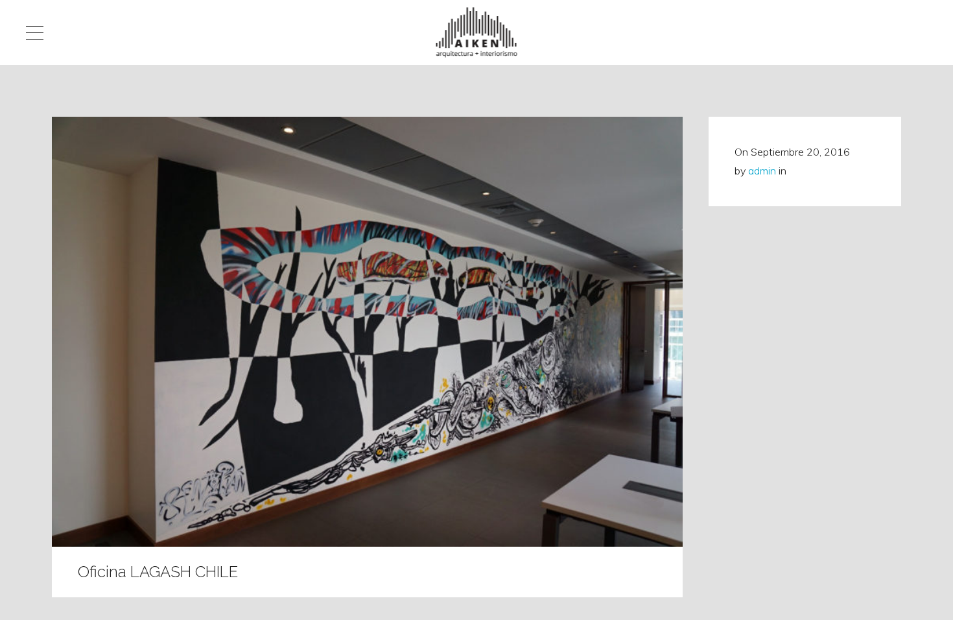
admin (762, 170)
